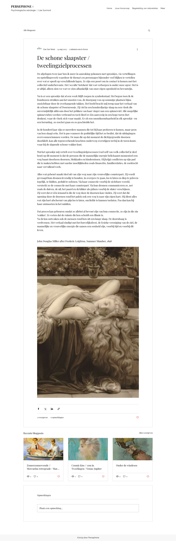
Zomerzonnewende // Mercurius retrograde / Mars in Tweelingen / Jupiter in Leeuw (42, 467)
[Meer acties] (137, 49)
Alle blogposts (29, 30)
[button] (149, 30)
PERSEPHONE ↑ (23, 6)
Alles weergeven (146, 433)
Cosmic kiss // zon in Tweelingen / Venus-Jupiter (87, 467)
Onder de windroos (126, 465)
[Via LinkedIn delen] (52, 409)
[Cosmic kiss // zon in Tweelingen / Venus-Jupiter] (88, 449)
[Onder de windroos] (132, 449)
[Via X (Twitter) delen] (45, 409)
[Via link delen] (58, 409)
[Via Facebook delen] (38, 409)
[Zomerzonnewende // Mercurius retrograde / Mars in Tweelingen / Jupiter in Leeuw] (43, 449)
